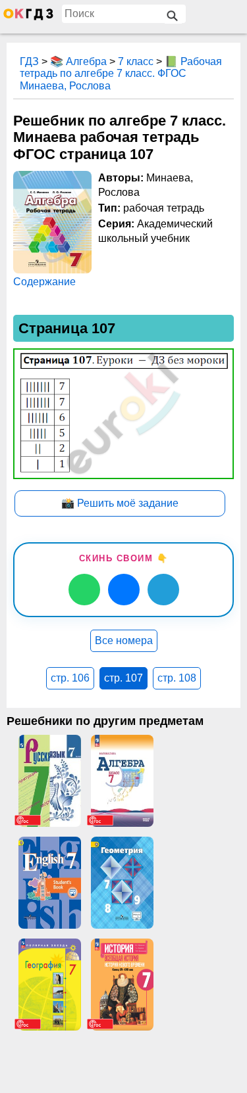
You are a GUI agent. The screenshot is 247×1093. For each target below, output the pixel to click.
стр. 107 (123, 678)
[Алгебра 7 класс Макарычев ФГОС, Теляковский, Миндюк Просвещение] (122, 781)
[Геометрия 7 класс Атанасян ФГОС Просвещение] (122, 883)
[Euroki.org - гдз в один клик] (28, 17)
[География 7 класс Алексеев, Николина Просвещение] (49, 985)
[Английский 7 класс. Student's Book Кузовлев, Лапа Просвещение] (49, 883)
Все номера (124, 640)
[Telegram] (163, 589)
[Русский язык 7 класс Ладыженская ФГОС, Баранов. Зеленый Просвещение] (49, 781)
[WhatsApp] (84, 589)
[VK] (124, 589)
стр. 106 (70, 678)
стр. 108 (176, 678)
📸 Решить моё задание (119, 503)
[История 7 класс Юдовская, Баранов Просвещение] (122, 985)
